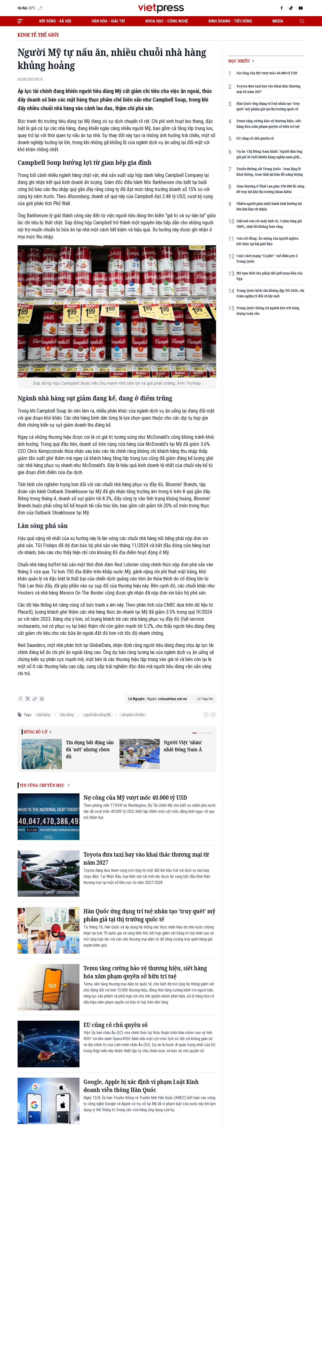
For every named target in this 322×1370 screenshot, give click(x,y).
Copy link (207, 699)
